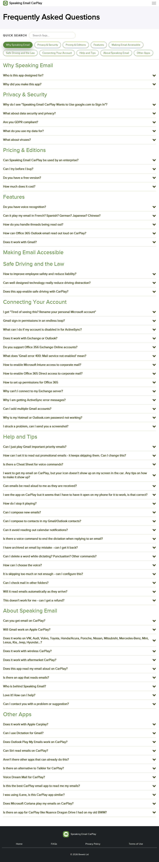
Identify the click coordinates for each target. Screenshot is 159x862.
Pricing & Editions (76, 44)
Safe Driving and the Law (20, 52)
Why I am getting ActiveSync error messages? (34, 400)
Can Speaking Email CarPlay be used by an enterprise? (40, 160)
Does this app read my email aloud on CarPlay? (35, 668)
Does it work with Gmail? (20, 242)
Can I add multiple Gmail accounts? (27, 408)
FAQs (54, 844)
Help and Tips (88, 52)
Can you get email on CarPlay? (24, 620)
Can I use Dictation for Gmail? (23, 733)
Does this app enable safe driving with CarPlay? (35, 291)
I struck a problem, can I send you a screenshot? (35, 426)
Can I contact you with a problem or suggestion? (36, 704)
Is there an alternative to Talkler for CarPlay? (33, 768)
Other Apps (143, 52)
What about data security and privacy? (29, 113)
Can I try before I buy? (18, 168)
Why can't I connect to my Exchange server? (33, 391)
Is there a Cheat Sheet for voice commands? (33, 464)
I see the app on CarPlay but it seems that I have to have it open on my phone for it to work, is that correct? (75, 494)
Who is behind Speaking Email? (24, 686)
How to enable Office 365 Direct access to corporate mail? (42, 373)
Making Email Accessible (126, 44)
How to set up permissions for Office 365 (30, 382)
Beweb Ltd (83, 854)
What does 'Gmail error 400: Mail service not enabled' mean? (44, 356)
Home (19, 844)
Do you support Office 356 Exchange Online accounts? (40, 347)
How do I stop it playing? (19, 503)
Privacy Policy (92, 844)
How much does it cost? (19, 186)
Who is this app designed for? (23, 75)
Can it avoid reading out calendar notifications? (35, 530)
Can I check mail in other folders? (25, 582)
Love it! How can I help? (19, 695)
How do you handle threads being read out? (33, 224)
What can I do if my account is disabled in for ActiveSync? (42, 329)
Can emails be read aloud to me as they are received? (40, 485)
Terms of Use (136, 844)
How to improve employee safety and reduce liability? (39, 274)
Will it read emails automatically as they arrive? (35, 591)
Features (99, 44)
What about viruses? (17, 139)
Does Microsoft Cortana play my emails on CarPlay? (38, 803)
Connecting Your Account (57, 52)
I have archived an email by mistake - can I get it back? (40, 547)
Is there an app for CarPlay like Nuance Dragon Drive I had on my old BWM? (55, 812)
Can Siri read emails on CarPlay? (25, 750)
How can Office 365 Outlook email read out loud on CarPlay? (44, 233)
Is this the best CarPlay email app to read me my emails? (41, 786)
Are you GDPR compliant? (20, 122)
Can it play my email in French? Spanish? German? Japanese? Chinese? (51, 215)
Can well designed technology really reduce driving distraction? (47, 282)
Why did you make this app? (22, 84)
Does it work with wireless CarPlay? (27, 651)
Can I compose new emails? (22, 512)
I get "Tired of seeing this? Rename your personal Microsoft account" (49, 312)
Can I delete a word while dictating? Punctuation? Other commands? (49, 556)
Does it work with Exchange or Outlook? (30, 338)
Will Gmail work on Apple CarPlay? (26, 629)
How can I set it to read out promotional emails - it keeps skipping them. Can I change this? (64, 455)
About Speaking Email (116, 52)
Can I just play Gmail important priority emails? (34, 446)
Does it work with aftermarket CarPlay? (29, 660)
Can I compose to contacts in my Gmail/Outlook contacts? (42, 521)
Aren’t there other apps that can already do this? (36, 759)
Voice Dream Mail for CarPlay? (24, 777)
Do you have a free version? (22, 177)
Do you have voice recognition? (24, 207)
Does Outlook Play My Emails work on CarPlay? (35, 742)
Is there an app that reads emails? (26, 677)
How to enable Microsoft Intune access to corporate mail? (42, 364)
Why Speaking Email (18, 44)
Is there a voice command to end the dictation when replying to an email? (53, 538)
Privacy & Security (47, 44)
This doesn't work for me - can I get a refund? (33, 600)
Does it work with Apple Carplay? (25, 724)
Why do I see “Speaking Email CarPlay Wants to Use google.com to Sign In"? (55, 104)
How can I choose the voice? (22, 565)
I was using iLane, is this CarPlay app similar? (34, 794)
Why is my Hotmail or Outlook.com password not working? (42, 417)
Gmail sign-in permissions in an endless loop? (34, 320)
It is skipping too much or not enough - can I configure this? (43, 574)
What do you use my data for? (23, 131)
